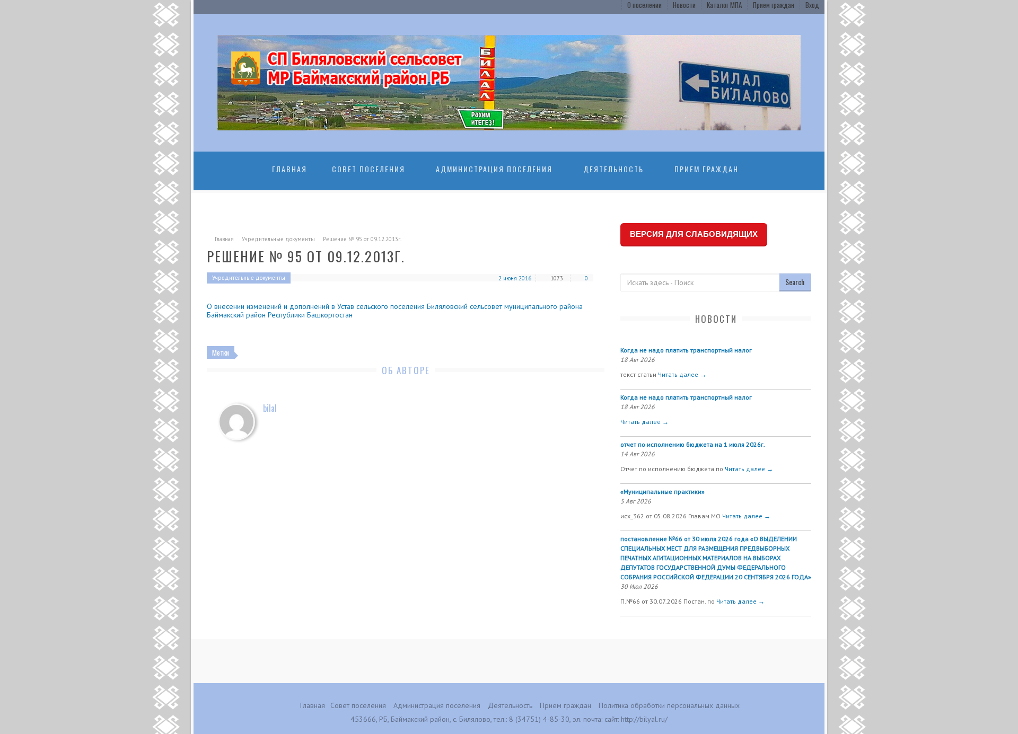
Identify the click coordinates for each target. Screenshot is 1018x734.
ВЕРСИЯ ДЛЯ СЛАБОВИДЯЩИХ (694, 233)
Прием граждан (773, 5)
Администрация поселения (494, 168)
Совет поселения (368, 168)
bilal (270, 408)
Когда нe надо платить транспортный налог (686, 350)
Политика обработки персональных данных (669, 705)
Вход (812, 5)
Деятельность (613, 168)
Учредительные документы (278, 239)
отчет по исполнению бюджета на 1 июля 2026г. (692, 444)
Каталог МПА (724, 5)
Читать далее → (682, 374)
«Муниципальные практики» (662, 492)
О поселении (644, 5)
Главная (289, 168)
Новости (684, 5)
